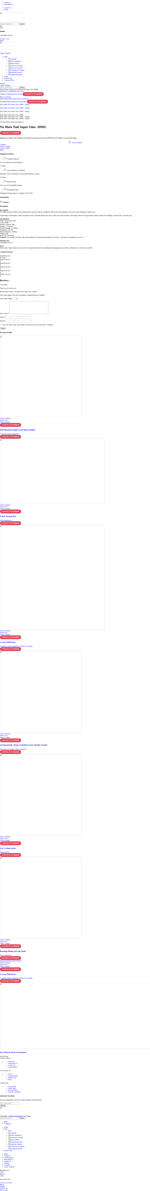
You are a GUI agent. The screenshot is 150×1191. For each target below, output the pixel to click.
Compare (7, 1165)
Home (2, 89)
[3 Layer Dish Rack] (10, 961)
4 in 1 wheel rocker (8, 848)
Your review (4, 313)
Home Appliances (16, 61)
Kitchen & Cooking (16, 66)
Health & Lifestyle (16, 72)
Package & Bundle (16, 74)
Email (2, 321)
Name (2, 317)
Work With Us (12, 1063)
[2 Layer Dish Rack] (52, 629)
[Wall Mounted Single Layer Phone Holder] (41, 416)
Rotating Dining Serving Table (13, 951)
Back (10, 1131)
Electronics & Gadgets (17, 70)
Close (2, 1172)
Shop (10, 1079)
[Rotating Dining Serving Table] (41, 938)
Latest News (12, 1088)
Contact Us (11, 1065)
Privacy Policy (13, 1090)
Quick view (4, 420)
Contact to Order (33, 94)
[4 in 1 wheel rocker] (41, 835)
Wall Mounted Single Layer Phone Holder (17, 430)
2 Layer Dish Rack (8, 642)
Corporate (13, 59)
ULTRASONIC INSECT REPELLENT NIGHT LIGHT (23, 745)
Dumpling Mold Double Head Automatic (13, 101)
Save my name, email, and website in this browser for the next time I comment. (27, 325)
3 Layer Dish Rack (8, 974)
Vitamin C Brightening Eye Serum (11, 94)
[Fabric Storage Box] (52, 503)
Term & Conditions (14, 1092)
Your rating (4, 298)
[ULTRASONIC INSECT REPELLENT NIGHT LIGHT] (41, 732)
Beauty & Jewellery (16, 68)
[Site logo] (12, 22)
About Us (11, 1061)
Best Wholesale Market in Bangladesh (13, 1052)
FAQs (10, 1074)
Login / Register (9, 1167)
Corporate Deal (13, 1076)
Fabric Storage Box (8, 516)
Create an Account (6, 1183)
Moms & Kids (14, 63)
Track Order (12, 1086)
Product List (12, 1078)
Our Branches (12, 1067)
